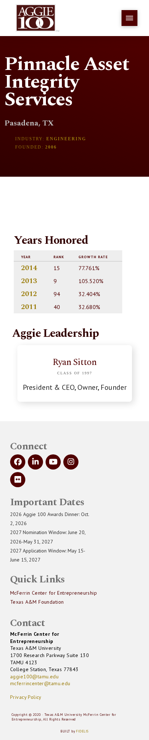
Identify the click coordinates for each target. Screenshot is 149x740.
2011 (29, 306)
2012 (29, 293)
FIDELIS (82, 731)
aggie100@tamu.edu (34, 676)
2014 (29, 268)
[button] (129, 18)
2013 (29, 281)
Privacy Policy (26, 697)
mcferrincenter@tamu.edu (40, 683)
